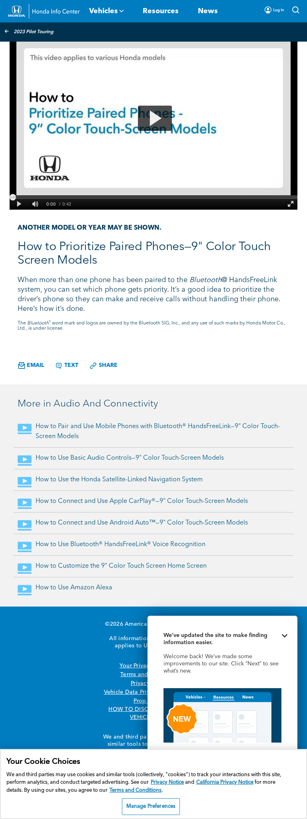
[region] (153, 784)
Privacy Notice (167, 782)
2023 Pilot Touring (34, 32)
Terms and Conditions (135, 790)
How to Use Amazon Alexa (74, 588)
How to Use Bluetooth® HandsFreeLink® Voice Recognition (120, 544)
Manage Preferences (150, 806)
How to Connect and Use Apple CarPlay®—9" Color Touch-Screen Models (142, 501)
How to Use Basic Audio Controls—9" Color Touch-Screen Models (130, 458)
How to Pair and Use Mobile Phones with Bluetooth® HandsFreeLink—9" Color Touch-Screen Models (158, 431)
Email (34, 365)
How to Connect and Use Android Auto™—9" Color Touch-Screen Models (142, 523)
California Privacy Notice (224, 782)
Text (70, 365)
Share (107, 365)
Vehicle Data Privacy (131, 692)
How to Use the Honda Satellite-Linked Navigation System (119, 480)
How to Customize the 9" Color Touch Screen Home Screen (121, 566)
